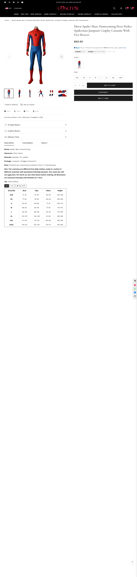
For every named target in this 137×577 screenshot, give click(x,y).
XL (107, 77)
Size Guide (22, 186)
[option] (35, 55)
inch (12, 186)
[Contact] (135, 296)
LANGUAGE (18, 8)
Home (7, 20)
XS (84, 77)
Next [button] (61, 56)
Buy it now (103, 98)
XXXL (121, 77)
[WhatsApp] (135, 289)
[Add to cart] (135, 281)
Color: (76, 57)
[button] (114, 8)
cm (7, 186)
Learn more (122, 48)
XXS (77, 77)
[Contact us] (135, 285)
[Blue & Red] (79, 64)
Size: (76, 72)
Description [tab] (9, 143)
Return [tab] (44, 143)
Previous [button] (9, 56)
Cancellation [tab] (27, 143)
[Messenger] (135, 292)
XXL (113, 77)
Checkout (103, 92)
